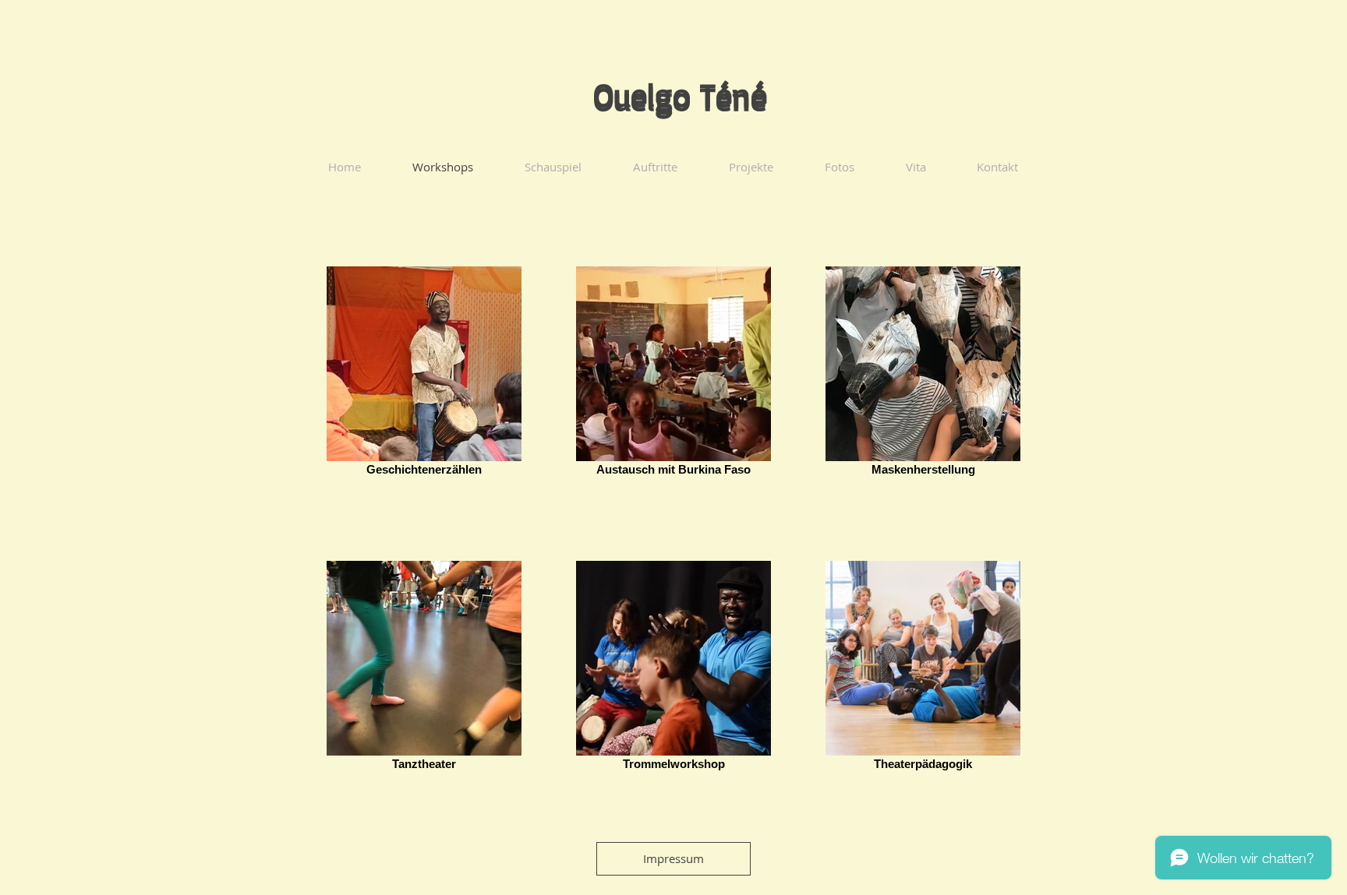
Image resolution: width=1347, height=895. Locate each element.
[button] (673, 859)
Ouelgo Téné (680, 94)
